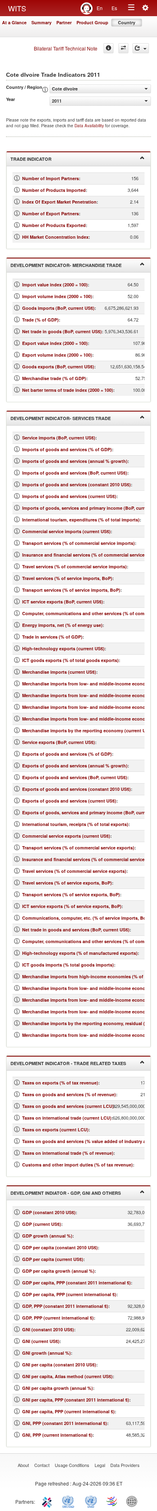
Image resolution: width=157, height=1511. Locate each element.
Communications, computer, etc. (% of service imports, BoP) (86, 918)
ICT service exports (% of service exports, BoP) (72, 906)
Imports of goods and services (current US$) (69, 496)
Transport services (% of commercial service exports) (78, 848)
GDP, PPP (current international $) (58, 1318)
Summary (41, 22)
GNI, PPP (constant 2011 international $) (64, 1423)
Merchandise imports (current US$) (59, 672)
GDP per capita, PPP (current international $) (69, 1294)
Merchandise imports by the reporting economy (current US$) (87, 730)
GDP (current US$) (41, 1224)
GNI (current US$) (41, 1341)
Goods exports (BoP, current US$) (58, 367)
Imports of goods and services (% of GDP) (67, 449)
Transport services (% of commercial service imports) (78, 543)
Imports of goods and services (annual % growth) (75, 461)
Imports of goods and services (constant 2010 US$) (76, 484)
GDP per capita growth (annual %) (58, 1271)
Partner (64, 22)
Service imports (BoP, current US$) (58, 438)
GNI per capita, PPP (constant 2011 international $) (75, 1400)
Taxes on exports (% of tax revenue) (60, 1083)
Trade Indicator (31, 159)
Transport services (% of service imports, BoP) (71, 590)
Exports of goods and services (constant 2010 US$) (76, 789)
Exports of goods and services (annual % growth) (75, 766)
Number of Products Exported (54, 225)
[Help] (108, 48)
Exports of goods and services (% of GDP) (67, 754)
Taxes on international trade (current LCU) (67, 1118)
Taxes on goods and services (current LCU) (68, 1106)
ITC (48, 1501)
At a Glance (14, 22)
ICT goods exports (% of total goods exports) (70, 660)
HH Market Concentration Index (55, 237)
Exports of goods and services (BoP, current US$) (74, 777)
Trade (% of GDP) (40, 320)
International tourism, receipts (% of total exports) (75, 824)
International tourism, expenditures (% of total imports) (81, 520)
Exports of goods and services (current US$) (69, 801)
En (100, 7)
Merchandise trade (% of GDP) (54, 378)
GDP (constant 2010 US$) (49, 1212)
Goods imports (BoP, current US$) (58, 308)
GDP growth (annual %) (47, 1236)
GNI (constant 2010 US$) (48, 1329)
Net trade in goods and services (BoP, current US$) (76, 930)
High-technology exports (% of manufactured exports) (80, 953)
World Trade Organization (112, 1501)
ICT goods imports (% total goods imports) (68, 965)
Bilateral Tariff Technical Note (65, 48)
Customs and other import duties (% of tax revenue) (77, 1165)
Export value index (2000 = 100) (55, 343)
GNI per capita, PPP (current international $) (68, 1411)
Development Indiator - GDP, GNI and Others (65, 1193)
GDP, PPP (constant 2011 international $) (65, 1306)
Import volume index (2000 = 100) (57, 296)
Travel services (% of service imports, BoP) (67, 578)
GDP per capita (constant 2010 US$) (60, 1247)
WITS (17, 8)
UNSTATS (91, 1501)
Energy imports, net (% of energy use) (62, 625)
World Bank (134, 1501)
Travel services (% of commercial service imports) (74, 566)
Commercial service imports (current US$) (66, 531)
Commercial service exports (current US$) (66, 836)
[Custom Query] (123, 48)
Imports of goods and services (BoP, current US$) (74, 473)
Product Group (92, 22)
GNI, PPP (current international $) (57, 1435)
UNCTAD (70, 1501)
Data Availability (89, 125)
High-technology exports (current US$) (63, 648)
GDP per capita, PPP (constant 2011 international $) (76, 1283)
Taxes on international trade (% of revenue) (68, 1153)
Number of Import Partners (50, 178)
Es (114, 7)
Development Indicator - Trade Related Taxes (68, 1063)
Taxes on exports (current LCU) (55, 1129)
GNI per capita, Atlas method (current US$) (67, 1376)
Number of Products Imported (54, 190)
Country (126, 22)
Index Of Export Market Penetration (59, 202)
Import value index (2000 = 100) (55, 285)
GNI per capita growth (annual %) (57, 1388)
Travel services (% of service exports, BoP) (67, 883)
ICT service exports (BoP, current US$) (62, 602)
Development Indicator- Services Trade (60, 418)
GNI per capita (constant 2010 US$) (59, 1365)
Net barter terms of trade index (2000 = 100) (67, 390)
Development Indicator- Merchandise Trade (66, 265)
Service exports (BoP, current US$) (58, 742)
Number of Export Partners (50, 213)
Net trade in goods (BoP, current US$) (62, 331)
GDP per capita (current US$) (52, 1259)
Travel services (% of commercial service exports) (74, 871)
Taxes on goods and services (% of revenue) (69, 1094)
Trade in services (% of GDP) (52, 637)
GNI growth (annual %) (46, 1353)
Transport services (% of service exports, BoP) (71, 894)
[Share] (140, 48)
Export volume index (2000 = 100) (57, 355)
